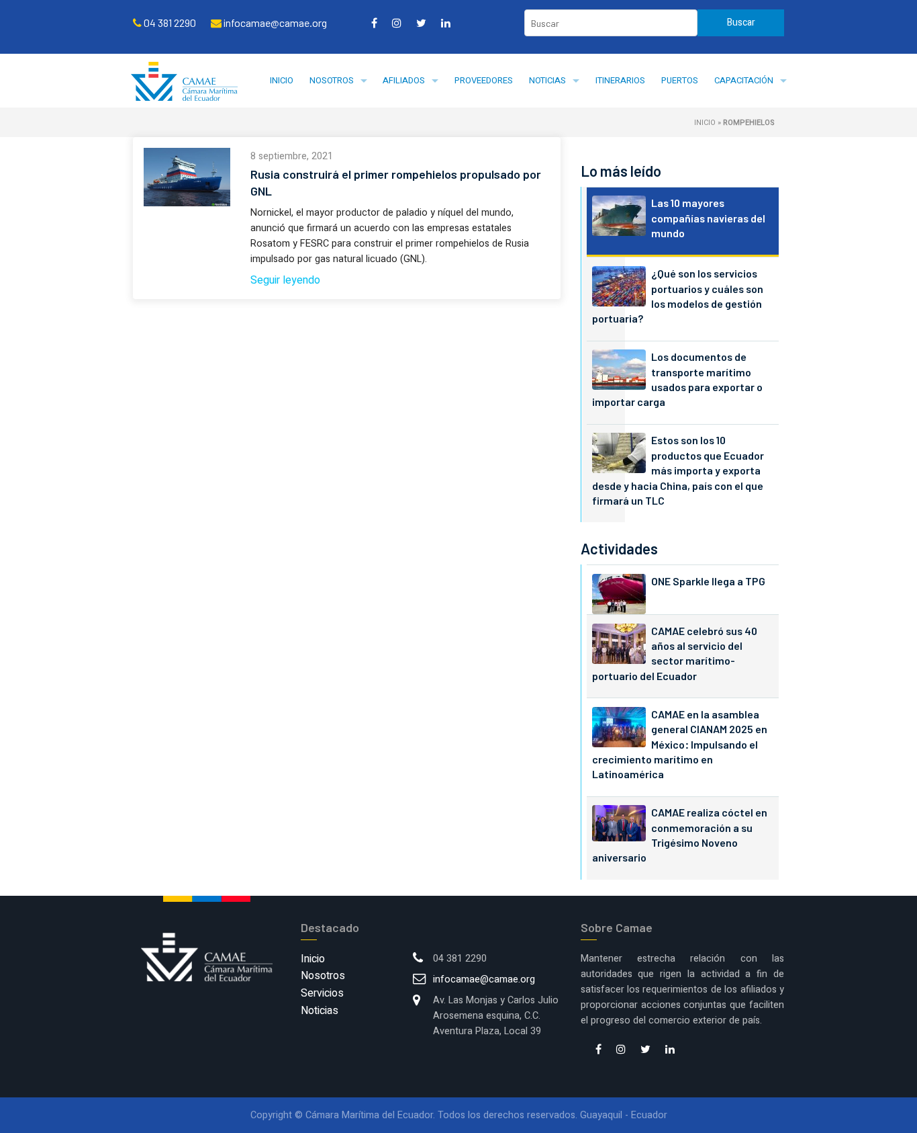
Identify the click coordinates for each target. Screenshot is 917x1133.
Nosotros (331, 80)
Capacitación (743, 80)
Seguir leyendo (285, 280)
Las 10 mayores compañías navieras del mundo (708, 217)
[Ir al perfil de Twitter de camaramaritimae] (421, 22)
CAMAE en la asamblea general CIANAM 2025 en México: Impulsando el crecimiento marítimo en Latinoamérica (679, 744)
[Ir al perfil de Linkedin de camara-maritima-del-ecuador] (445, 22)
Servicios (322, 993)
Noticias (547, 80)
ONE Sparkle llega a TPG (708, 581)
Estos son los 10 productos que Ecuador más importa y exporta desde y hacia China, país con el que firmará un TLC (678, 470)
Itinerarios (620, 80)
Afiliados (404, 80)
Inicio (281, 80)
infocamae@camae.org (484, 979)
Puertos (679, 80)
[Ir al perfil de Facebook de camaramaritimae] (374, 22)
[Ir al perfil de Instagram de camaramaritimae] (396, 22)
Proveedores (483, 80)
